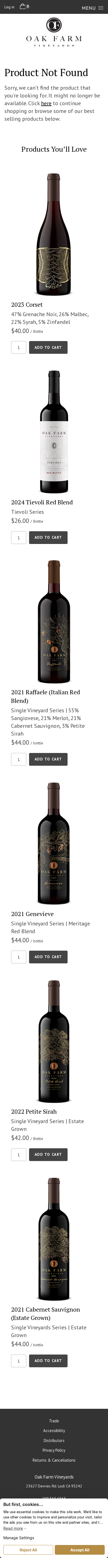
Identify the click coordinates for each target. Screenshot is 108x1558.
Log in (9, 6)
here (46, 103)
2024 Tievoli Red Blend (42, 502)
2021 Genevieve (32, 914)
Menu (89, 8)
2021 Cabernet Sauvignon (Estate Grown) (45, 1313)
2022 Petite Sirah (34, 1111)
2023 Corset (27, 304)
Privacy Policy (54, 1450)
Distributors (54, 1440)
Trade (54, 1420)
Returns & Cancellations (54, 1460)
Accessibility (54, 1430)
